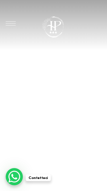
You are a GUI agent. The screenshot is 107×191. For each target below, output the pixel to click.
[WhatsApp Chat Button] (14, 176)
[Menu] (11, 23)
